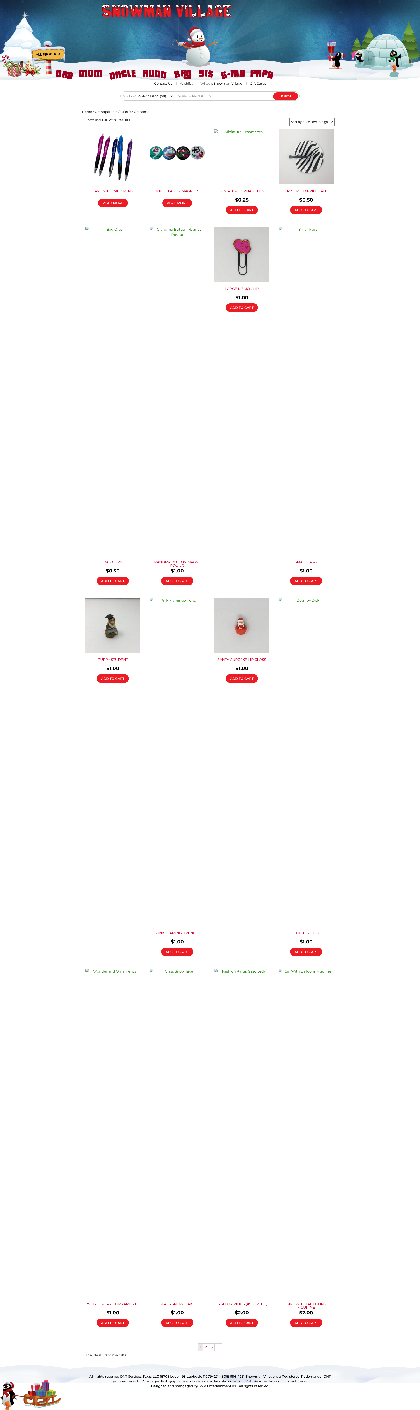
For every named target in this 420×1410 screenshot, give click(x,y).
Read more (112, 203)
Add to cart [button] (242, 210)
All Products (48, 54)
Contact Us (163, 83)
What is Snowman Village (221, 83)
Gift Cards (258, 83)
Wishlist (186, 83)
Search (285, 96)
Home (87, 112)
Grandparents (106, 112)
